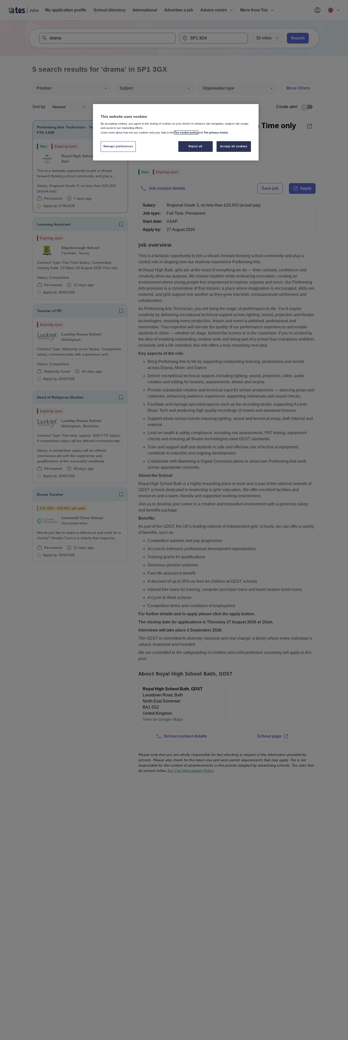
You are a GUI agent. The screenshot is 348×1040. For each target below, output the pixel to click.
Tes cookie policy (186, 132)
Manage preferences (118, 146)
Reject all (195, 146)
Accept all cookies (233, 146)
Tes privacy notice (216, 132)
